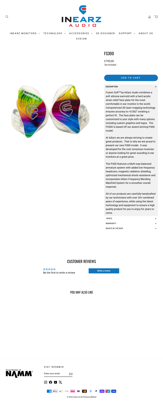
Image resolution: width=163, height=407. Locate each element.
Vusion (81, 38)
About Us (146, 33)
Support (126, 33)
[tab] (131, 86)
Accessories (79, 33)
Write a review (103, 271)
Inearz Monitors (24, 33)
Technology (53, 33)
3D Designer (105, 33)
